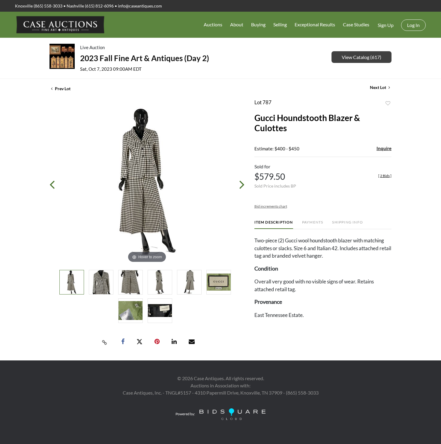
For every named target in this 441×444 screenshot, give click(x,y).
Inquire (384, 148)
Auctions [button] (213, 24)
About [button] (236, 24)
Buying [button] (258, 24)
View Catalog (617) (361, 57)
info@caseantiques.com (140, 5)
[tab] (273, 224)
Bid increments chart (270, 206)
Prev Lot (62, 88)
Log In (413, 25)
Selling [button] (280, 24)
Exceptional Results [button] (315, 24)
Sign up (386, 25)
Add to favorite (388, 103)
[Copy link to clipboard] (104, 341)
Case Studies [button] (356, 24)
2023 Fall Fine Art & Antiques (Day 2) (144, 58)
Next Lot (378, 87)
